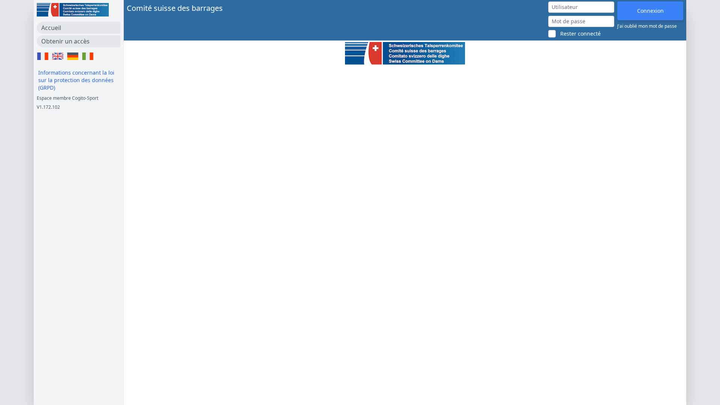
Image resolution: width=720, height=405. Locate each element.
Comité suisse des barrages (175, 8)
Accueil (51, 28)
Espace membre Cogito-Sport (67, 98)
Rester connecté (580, 33)
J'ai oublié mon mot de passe (647, 26)
